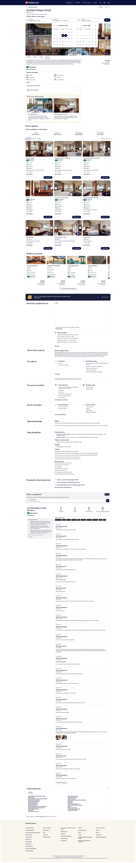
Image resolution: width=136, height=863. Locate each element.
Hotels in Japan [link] (29, 834)
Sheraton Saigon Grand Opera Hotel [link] (76, 800)
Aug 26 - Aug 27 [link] (36, 134)
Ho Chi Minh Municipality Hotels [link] (41, 816)
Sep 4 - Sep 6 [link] (100, 134)
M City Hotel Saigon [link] (33, 802)
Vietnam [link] (31, 816)
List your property (86, 2)
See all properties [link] (32, 7)
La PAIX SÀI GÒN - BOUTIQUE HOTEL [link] (36, 796)
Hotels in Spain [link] (29, 841)
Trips (100, 2)
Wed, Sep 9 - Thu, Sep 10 (61, 20)
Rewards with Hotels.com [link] (101, 837)
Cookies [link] (80, 834)
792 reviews (30, 515)
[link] (107, 7)
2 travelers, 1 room (85, 20)
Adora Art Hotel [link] (71, 798)
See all (28, 82)
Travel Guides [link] (98, 834)
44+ (107, 53)
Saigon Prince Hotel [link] (72, 797)
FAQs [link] (44, 832)
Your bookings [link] (46, 830)
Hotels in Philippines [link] (30, 830)
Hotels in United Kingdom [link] (31, 848)
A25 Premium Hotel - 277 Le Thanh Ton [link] (37, 806)
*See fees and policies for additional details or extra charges (67, 378)
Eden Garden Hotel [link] (72, 807)
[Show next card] (110, 271)
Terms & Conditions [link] (82, 830)
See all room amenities (60, 414)
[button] (60, 32)
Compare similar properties (69, 288)
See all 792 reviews (31, 69)
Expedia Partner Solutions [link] (66, 836)
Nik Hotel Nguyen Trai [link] (33, 809)
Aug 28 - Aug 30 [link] (79, 134)
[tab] (30, 792)
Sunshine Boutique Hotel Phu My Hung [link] (37, 798)
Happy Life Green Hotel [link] (34, 800)
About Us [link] (98, 830)
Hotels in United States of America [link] (33, 832)
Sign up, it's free (105, 297)
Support (95, 2)
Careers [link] (97, 832)
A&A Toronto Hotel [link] (72, 810)
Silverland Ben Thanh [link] (33, 803)
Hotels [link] (27, 816)
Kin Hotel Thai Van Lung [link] (73, 803)
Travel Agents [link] (63, 840)
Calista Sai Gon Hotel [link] (33, 811)
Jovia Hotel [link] (31, 810)
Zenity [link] (69, 806)
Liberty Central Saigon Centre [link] (75, 805)
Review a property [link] (47, 837)
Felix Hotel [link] (70, 801)
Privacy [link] (79, 832)
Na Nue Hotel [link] (31, 797)
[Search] (107, 500)
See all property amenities (61, 399)
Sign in (108, 2)
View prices (48, 177)
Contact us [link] (45, 834)
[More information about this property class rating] (32, 12)
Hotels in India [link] (28, 843)
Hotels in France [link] (29, 837)
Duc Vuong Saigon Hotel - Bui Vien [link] (36, 807)
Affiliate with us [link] (64, 831)
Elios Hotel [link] (70, 802)
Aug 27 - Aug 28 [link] (57, 134)
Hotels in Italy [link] (28, 839)
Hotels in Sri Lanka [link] (29, 846)
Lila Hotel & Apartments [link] (34, 801)
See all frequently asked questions (63, 487)
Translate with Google (60, 579)
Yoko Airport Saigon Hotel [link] (74, 809)
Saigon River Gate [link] (32, 805)
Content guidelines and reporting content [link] (85, 837)
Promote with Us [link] (64, 838)
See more (57, 346)
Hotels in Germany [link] (29, 850)
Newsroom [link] (63, 833)
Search (107, 20)
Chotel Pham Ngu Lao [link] (73, 796)
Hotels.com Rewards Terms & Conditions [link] (84, 841)
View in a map (59, 328)
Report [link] (31, 536)
